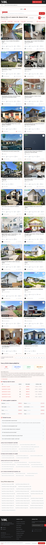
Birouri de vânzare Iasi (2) (29, 475)
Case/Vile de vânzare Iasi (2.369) (8, 484)
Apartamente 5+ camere (6, 396)
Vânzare (4, 21)
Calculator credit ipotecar (20, 521)
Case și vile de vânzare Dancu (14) (36, 464)
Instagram (4, 529)
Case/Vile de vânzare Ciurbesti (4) (22, 505)
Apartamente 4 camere (6, 394)
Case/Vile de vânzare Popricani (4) (36, 505)
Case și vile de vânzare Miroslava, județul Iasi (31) (10, 444)
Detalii (2, 543)
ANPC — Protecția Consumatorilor (37, 529)
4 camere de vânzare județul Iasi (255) (8, 457)
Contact (17, 538)
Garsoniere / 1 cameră (6, 386)
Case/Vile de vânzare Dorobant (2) (36, 507)
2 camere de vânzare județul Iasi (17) (22, 455)
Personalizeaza (27, 543)
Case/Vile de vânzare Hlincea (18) (37, 491)
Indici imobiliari (18, 525)
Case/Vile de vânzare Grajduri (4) (8, 505)
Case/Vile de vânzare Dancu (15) (37, 493)
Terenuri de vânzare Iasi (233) (20, 473)
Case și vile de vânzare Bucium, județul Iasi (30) (27, 444)
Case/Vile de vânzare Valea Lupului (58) (9, 486)
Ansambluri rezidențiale (20, 531)
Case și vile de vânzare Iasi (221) (7, 462)
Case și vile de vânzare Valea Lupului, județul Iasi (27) (10, 446)
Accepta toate (41, 543)
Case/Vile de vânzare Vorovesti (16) (8, 493)
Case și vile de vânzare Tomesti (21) (34, 462)
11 (41, 357)
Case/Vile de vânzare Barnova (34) (24, 486)
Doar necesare (34, 543)
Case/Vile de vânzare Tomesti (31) (8, 488)
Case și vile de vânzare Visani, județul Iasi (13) (9, 448)
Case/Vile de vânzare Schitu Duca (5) (22, 503)
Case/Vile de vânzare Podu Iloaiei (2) (8, 510)
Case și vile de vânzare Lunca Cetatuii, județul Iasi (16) (30, 446)
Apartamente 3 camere (6, 391)
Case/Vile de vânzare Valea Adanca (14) (23, 495)
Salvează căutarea (41, 21)
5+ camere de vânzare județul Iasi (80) (22, 457)
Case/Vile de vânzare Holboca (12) (22, 498)
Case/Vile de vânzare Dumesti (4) (37, 503)
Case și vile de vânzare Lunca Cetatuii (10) (23, 466)
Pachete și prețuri (19, 535)
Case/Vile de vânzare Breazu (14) (8, 495)
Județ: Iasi (16, 21)
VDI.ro (2, 5)
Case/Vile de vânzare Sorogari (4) (21, 507)
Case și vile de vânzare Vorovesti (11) (8, 466)
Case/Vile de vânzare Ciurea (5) (37, 500)
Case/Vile (10, 21)
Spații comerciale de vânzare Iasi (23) (8, 475)
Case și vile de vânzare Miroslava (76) (20, 462)
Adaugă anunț (37, 2)
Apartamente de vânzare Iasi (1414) (8, 473)
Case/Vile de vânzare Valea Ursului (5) (23, 500)
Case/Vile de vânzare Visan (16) (23, 493)
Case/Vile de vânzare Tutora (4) (7, 507)
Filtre (22, 9)
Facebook (4, 527)
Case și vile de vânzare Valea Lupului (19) (8, 464)
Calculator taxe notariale (20, 523)
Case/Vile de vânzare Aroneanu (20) (22, 491)
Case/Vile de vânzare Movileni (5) (8, 503)
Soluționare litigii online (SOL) (37, 531)
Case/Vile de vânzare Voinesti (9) (37, 498)
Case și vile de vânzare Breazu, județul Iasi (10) (26, 448)
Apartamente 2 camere (6, 389)
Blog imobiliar (18, 527)
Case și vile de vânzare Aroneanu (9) (38, 466)
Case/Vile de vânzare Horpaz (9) (8, 500)
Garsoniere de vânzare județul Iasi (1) (8, 455)
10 (38, 357)
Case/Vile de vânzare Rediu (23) (7, 491)
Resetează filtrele (30, 21)
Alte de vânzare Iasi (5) (20, 475)
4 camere (23, 21)
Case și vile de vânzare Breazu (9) (7, 468)
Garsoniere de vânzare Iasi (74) (32, 473)
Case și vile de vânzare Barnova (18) (23, 464)
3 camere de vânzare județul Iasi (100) (36, 455)
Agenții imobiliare (19, 529)
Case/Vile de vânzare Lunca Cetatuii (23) (23, 488)
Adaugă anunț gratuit (20, 533)
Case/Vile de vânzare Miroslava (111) (22, 484)
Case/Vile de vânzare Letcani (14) (8, 498)
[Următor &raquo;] (44, 358)
